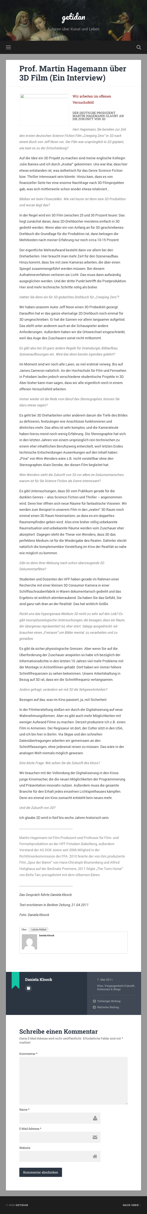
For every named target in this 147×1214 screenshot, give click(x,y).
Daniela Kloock (46, 935)
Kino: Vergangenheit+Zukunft (115, 986)
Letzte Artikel (39, 929)
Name (24, 1109)
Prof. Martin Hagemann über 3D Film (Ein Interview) (72, 73)
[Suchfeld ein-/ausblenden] (138, 47)
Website (24, 1147)
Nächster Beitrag (108, 1007)
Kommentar (28, 1053)
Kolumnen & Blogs (109, 989)
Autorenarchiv (28, 988)
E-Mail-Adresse (30, 1128)
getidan (73, 16)
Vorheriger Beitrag (108, 1001)
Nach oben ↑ (132, 1205)
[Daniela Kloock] (29, 948)
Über (24, 929)
